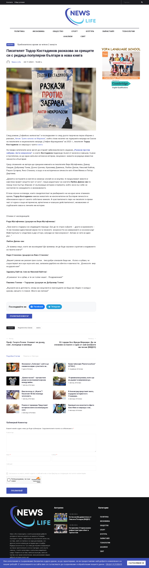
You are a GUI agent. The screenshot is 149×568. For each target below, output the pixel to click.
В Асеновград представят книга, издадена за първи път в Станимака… (81, 393)
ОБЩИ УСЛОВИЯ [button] (114, 564)
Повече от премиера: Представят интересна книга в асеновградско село (35, 407)
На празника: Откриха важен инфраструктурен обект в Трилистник (80, 530)
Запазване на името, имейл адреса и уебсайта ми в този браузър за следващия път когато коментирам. (47, 473)
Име (8, 455)
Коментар (10, 432)
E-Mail (54, 455)
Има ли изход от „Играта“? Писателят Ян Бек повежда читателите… (32, 393)
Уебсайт (9, 464)
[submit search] (142, 2)
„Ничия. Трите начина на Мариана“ (30, 138)
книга (39, 145)
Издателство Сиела (25, 328)
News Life (16, 62)
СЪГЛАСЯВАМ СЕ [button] (136, 563)
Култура (10, 45)
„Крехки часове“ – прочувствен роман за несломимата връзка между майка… (34, 380)
